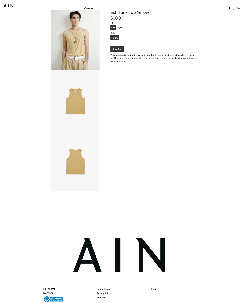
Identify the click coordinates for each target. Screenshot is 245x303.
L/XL (120, 27)
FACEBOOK (48, 293)
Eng (231, 8)
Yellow (114, 38)
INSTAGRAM (49, 289)
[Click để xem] (75, 40)
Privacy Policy (104, 293)
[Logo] (18, 5)
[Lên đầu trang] (240, 298)
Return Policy (103, 289)
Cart (238, 8)
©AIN (153, 289)
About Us (101, 297)
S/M (113, 27)
